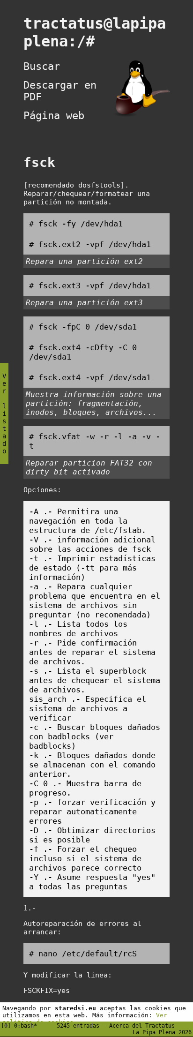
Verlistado (4, 413)
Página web (53, 115)
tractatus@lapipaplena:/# (94, 32)
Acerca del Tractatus (142, 1025)
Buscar (41, 66)
